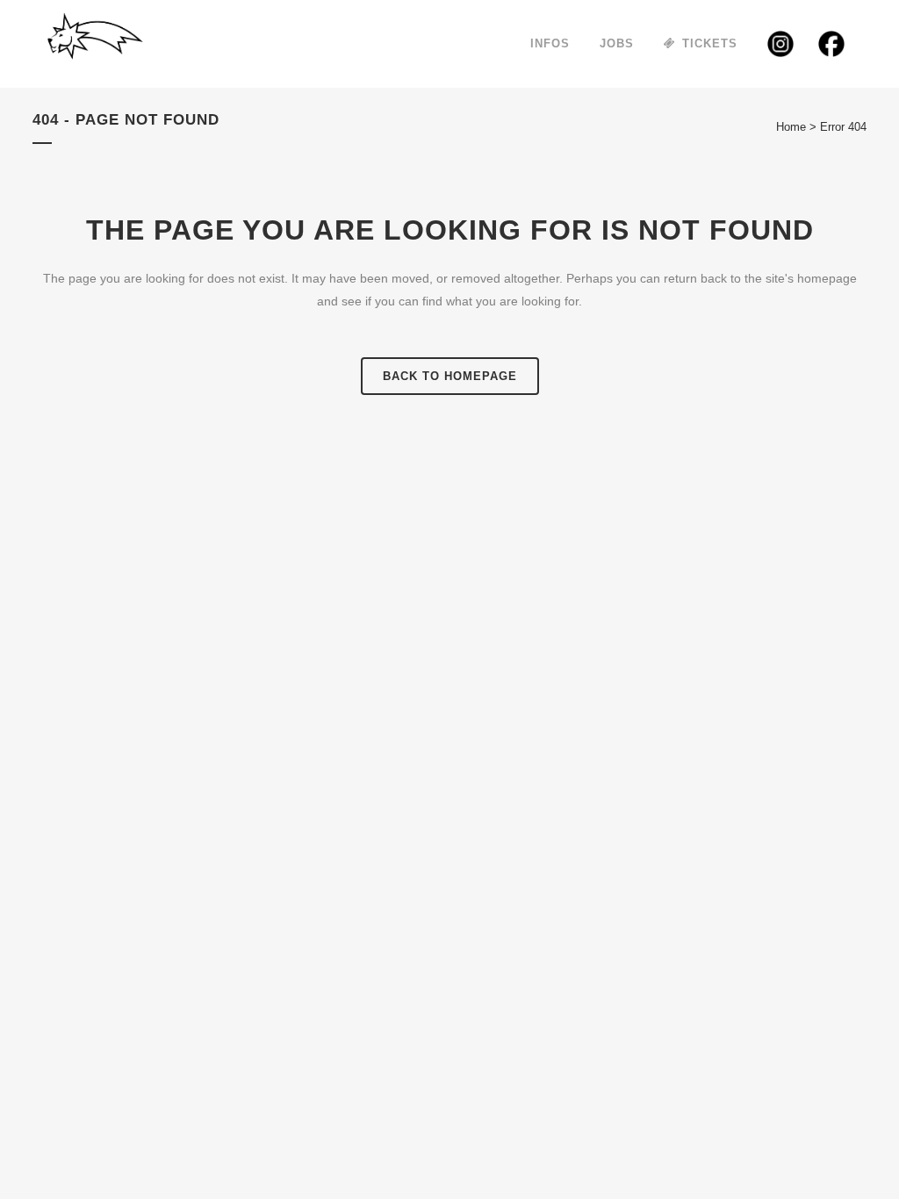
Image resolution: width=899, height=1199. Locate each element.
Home (791, 126)
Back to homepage (450, 376)
